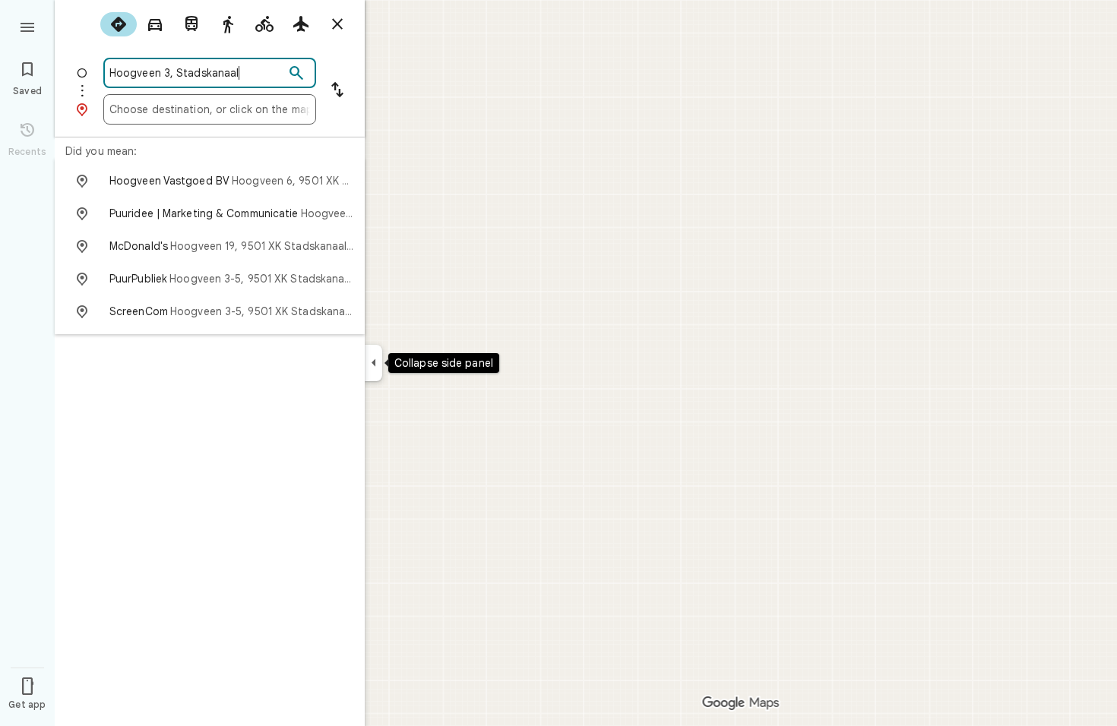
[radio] (118, 24)
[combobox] (196, 73)
